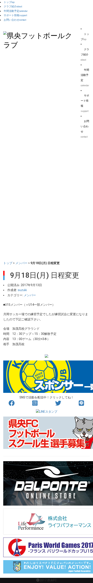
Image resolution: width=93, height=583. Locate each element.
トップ (7, 263)
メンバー (21, 263)
